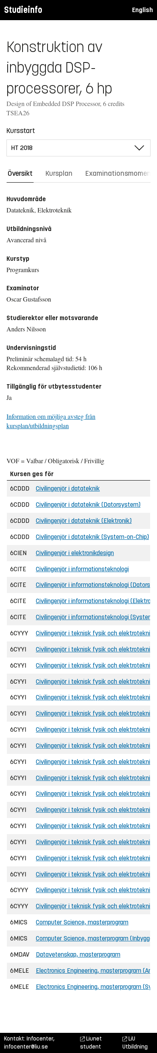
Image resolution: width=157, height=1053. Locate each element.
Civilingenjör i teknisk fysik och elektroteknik (94, 633)
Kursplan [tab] (58, 173)
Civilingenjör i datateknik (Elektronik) (84, 520)
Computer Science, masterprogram (82, 922)
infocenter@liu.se (26, 1046)
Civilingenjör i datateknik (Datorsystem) (88, 504)
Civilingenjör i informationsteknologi (82, 569)
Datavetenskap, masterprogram (78, 954)
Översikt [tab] (20, 173)
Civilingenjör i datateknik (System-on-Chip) (92, 537)
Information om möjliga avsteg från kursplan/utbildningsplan (50, 421)
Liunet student (91, 1042)
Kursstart (20, 130)
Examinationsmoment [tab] (119, 173)
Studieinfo (23, 9)
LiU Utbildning (135, 1042)
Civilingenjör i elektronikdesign (75, 553)
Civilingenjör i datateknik (68, 488)
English (142, 10)
